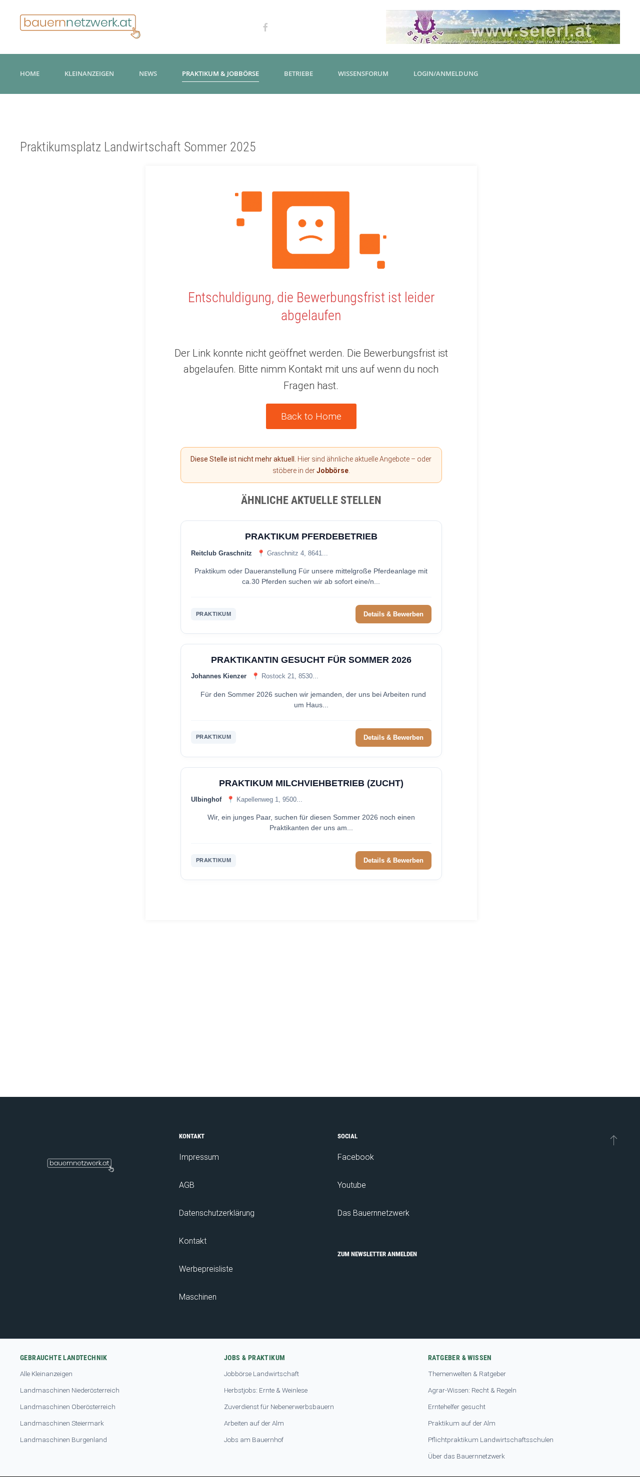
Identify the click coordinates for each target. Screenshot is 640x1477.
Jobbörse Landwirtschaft (261, 1374)
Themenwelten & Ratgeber (467, 1374)
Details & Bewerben (394, 614)
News (148, 73)
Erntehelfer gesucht (457, 1407)
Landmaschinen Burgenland (63, 1440)
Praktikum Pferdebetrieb (311, 536)
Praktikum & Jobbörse (220, 73)
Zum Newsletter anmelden (377, 1254)
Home (30, 73)
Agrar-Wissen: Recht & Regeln (472, 1390)
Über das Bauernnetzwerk (466, 1456)
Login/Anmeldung (446, 73)
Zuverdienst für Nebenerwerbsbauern (279, 1407)
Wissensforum (363, 73)
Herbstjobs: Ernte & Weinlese (266, 1390)
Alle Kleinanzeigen (46, 1374)
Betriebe (298, 73)
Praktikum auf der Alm (462, 1423)
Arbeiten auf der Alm (254, 1423)
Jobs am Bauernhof (254, 1440)
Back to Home (311, 416)
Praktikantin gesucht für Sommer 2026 (311, 660)
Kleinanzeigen (89, 73)
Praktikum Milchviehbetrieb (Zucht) (311, 783)
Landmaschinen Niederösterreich (70, 1390)
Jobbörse (332, 471)
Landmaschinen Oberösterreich (68, 1407)
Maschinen (197, 1297)
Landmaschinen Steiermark (62, 1423)
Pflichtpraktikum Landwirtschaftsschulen (491, 1440)
